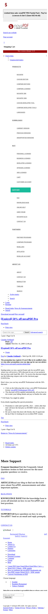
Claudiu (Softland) (7, 340)
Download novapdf (8, 314)
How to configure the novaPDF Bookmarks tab (24, 570)
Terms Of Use (20, 608)
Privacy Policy (31, 608)
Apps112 (24, 536)
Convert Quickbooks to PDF (18, 574)
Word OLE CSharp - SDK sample (20, 568)
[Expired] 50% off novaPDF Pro (19, 318)
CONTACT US (6, 525)
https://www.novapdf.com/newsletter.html (15, 364)
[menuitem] (16, 60)
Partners (10, 548)
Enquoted (6, 538)
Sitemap (41, 608)
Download (11, 554)
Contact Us (12, 546)
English (14, 582)
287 (11, 342)
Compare (11, 558)
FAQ (2, 478)
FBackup (22, 534)
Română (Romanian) (19, 584)
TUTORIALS (6, 509)
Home (10, 542)
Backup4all (14, 534)
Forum (10, 560)
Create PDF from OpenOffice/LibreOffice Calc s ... (26, 566)
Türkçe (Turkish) (18, 586)
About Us (11, 544)
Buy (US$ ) (10, 20)
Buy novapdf (19, 314)
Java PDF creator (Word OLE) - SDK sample (24, 572)
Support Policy (8, 608)
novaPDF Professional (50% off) (22, 390)
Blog (9, 562)
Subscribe (7, 597)
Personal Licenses (14, 556)
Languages (11, 550)
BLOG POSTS (6, 494)
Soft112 (17, 536)
